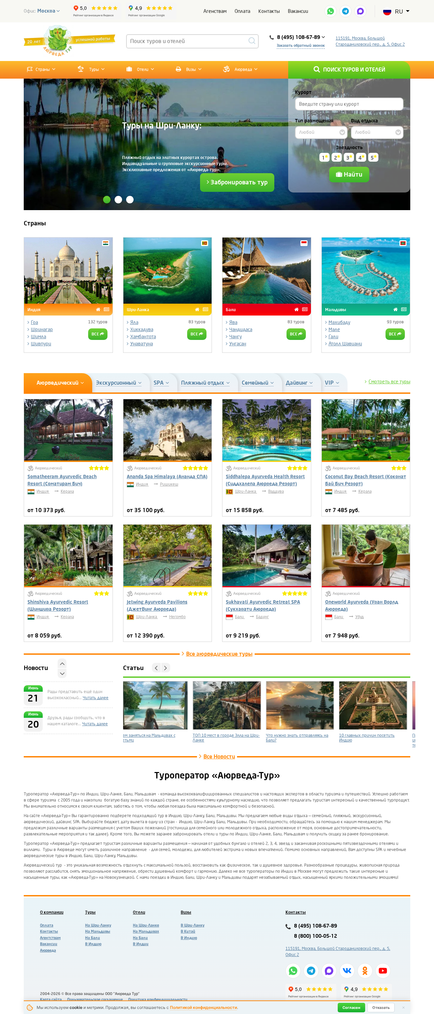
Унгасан (237, 344)
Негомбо (177, 616)
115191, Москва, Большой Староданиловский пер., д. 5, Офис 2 (370, 41)
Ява (233, 322)
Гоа (34, 322)
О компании (51, 912)
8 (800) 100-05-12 (315, 936)
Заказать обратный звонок (301, 45)
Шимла (38, 337)
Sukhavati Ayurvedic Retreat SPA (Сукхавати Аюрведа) (263, 605)
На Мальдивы (97, 931)
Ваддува (276, 491)
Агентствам (50, 938)
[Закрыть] (403, 1007)
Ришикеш (169, 484)
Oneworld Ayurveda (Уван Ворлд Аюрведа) (361, 605)
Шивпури (41, 344)
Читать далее (60, 736)
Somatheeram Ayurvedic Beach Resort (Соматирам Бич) (62, 480)
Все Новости (219, 757)
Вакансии (298, 11)
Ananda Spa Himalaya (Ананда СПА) (167, 477)
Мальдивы (335, 309)
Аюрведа (243, 69)
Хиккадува (141, 329)
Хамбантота (143, 337)
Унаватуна (141, 344)
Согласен (351, 1007)
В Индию (93, 944)
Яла (134, 322)
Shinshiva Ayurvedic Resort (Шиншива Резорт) (57, 605)
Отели (142, 69)
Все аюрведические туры (219, 654)
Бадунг (262, 616)
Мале (334, 329)
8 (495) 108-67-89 (315, 926)
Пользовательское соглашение (95, 999)
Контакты (269, 11)
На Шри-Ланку (98, 925)
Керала (67, 491)
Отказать (381, 1007)
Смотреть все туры (389, 382)
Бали (231, 309)
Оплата (242, 11)
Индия (33, 309)
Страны (43, 69)
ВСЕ (96, 334)
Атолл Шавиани (345, 344)
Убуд (359, 616)
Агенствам (214, 11)
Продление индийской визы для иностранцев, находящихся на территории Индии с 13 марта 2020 (376, 740)
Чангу (235, 337)
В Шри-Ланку (192, 925)
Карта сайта (51, 999)
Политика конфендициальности (158, 999)
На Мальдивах (146, 931)
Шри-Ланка (138, 309)
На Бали (92, 938)
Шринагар (42, 329)
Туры (94, 69)
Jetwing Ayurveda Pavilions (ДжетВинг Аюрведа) (157, 605)
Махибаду (339, 322)
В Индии (141, 944)
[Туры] (106, 309)
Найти (352, 174)
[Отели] (98, 309)
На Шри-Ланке (146, 925)
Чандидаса (240, 329)
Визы (190, 69)
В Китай (188, 931)
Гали (333, 337)
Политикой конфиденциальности (203, 1007)
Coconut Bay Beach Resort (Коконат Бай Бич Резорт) (365, 480)
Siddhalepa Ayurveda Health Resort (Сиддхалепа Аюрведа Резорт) (265, 480)
